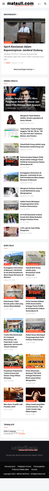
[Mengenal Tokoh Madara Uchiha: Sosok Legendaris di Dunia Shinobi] (11, 119)
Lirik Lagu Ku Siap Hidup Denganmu (30, 229)
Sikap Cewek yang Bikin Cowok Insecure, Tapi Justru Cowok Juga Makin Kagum (35, 408)
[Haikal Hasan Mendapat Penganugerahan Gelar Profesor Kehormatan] (11, 205)
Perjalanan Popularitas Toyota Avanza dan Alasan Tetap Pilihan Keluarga (13, 374)
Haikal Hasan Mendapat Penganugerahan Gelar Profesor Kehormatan (29, 204)
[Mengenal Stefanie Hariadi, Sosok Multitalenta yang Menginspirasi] (11, 192)
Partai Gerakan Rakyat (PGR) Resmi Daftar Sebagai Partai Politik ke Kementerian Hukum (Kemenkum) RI (32, 160)
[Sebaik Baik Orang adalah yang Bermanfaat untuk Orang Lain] (11, 148)
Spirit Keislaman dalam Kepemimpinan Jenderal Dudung (23, 48)
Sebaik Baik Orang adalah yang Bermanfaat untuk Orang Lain (32, 145)
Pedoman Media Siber (20, 469)
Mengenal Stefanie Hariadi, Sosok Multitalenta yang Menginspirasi (31, 190)
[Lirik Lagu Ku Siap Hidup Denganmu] (11, 232)
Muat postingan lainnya (23, 69)
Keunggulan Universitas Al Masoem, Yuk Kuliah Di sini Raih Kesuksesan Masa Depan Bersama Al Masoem (32, 176)
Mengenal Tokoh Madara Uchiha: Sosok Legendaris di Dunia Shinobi (31, 118)
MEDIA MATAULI (23, 474)
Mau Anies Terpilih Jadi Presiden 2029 (13, 405)
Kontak (34, 469)
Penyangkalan (39, 466)
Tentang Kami (9, 466)
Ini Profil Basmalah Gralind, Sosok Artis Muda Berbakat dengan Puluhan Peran (31, 217)
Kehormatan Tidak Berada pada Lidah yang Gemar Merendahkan (13, 303)
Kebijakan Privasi (24, 466)
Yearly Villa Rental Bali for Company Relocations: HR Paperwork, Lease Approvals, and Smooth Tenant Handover (13, 341)
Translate (21, 434)
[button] (3, 4)
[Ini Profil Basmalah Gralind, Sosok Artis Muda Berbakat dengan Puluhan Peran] (11, 218)
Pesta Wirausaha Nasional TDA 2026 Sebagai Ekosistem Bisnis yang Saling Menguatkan (33, 375)
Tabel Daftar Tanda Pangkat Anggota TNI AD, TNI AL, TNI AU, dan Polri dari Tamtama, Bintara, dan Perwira (31, 132)
